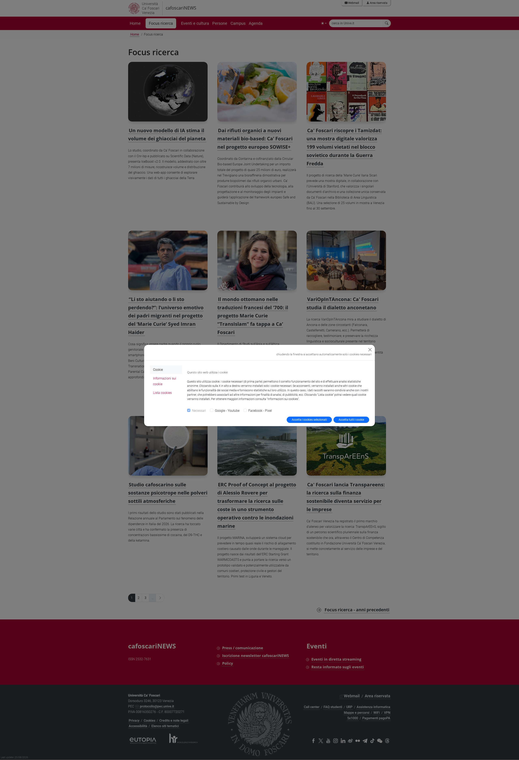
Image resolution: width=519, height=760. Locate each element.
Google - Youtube (227, 411)
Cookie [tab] (158, 370)
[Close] (370, 349)
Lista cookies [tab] (162, 393)
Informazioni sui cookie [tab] (164, 381)
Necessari (199, 411)
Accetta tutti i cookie (351, 419)
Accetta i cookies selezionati (309, 419)
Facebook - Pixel (260, 411)
